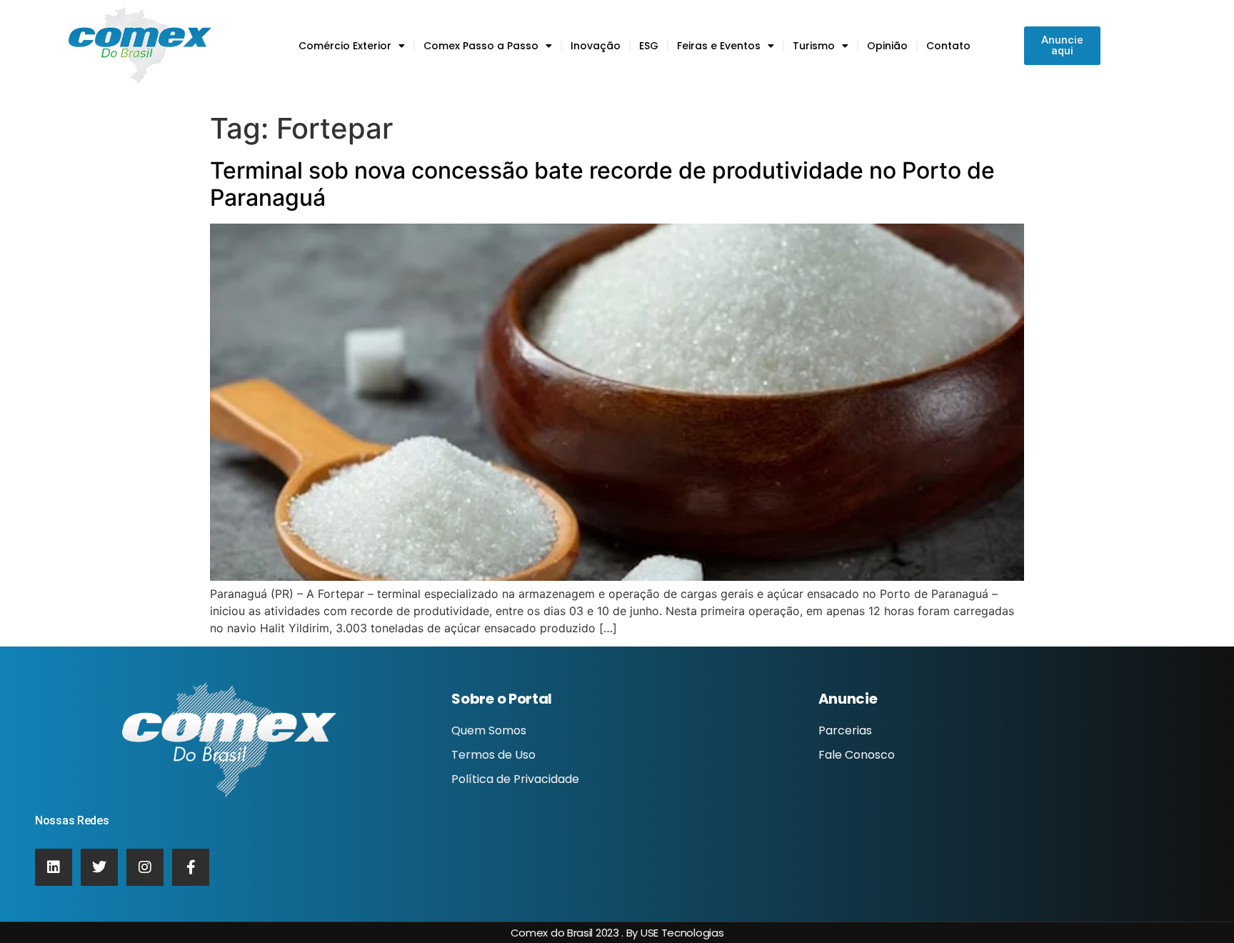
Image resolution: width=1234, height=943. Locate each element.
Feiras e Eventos (719, 46)
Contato (948, 46)
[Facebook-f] (190, 867)
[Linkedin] (53, 867)
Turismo (814, 46)
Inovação (596, 46)
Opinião (887, 46)
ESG (648, 46)
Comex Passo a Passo (480, 46)
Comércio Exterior (345, 46)
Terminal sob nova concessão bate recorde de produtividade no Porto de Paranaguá (602, 183)
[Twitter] (99, 867)
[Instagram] (145, 867)
